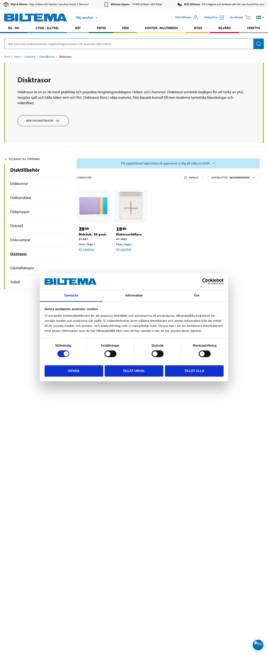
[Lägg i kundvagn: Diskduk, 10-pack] (96, 260)
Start (7, 56)
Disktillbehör (47, 56)
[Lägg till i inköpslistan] (84, 260)
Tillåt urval (134, 371)
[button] (260, 17)
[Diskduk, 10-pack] (93, 206)
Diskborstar (19, 183)
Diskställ (16, 225)
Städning (29, 56)
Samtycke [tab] (71, 295)
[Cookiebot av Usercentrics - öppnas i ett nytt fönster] (205, 281)
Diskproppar (20, 211)
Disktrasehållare (129, 234)
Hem (125, 28)
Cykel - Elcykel (47, 28)
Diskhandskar (20, 197)
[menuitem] (13, 28)
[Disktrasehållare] (130, 206)
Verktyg (253, 28)
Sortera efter (230, 177)
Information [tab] (134, 295)
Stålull (15, 281)
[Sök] (258, 44)
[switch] (110, 353)
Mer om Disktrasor (39, 120)
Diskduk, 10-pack (92, 234)
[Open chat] (258, 645)
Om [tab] (196, 295)
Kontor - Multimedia (161, 28)
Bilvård (224, 28)
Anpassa (193, 177)
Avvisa (74, 371)
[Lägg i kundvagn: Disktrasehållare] (133, 260)
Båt (78, 28)
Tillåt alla (194, 371)
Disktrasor (18, 253)
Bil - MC (13, 28)
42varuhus (86, 249)
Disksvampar (20, 239)
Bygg (198, 28)
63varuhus (123, 249)
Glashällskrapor (22, 267)
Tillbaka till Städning (24, 159)
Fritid (101, 28)
